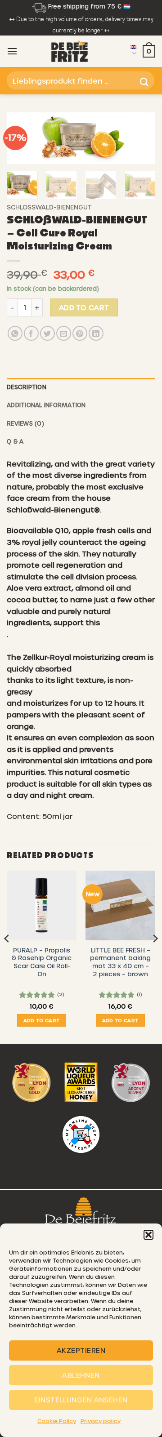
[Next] (141, 142)
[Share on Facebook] (31, 333)
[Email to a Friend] (63, 333)
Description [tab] (26, 386)
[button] (148, 1234)
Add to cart (84, 307)
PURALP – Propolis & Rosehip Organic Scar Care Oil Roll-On (42, 962)
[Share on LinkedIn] (96, 333)
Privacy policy (101, 1421)
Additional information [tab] (46, 404)
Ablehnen (81, 1375)
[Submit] (144, 80)
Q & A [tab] (15, 441)
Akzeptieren (81, 1350)
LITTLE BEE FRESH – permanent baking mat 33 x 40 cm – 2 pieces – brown (120, 962)
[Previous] (7, 956)
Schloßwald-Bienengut (49, 207)
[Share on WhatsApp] (15, 333)
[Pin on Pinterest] (79, 333)
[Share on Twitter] (47, 333)
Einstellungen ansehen (80, 1400)
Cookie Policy (56, 1421)
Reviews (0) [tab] (25, 423)
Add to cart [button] (41, 1020)
